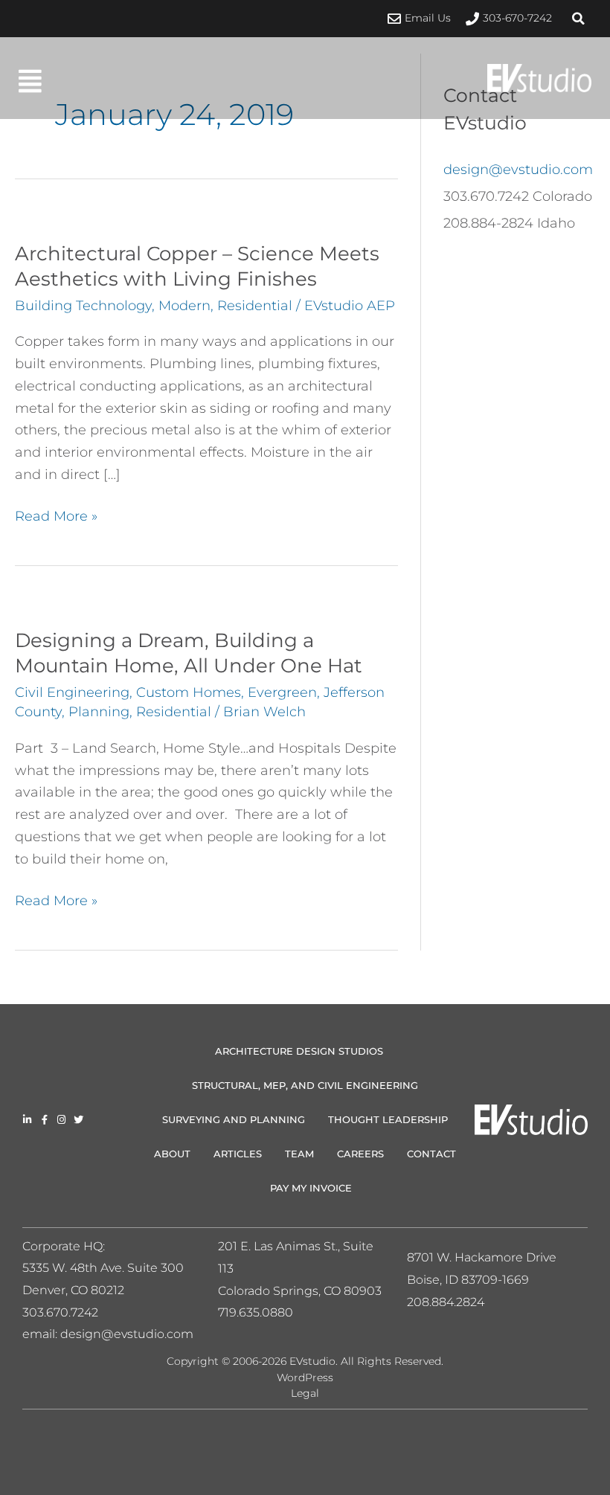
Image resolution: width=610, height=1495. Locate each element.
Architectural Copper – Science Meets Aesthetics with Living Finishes (197, 266)
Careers (360, 1154)
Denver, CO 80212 (73, 1290)
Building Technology (83, 306)
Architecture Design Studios (299, 1051)
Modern (184, 306)
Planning (98, 712)
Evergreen (282, 692)
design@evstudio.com (518, 169)
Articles (238, 1154)
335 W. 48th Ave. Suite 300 (108, 1268)
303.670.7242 (60, 1312)
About (172, 1154)
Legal (305, 1393)
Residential (254, 306)
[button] (578, 18)
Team (299, 1154)
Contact (431, 1154)
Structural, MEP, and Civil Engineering (305, 1085)
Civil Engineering (72, 692)
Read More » (56, 515)
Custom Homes (188, 692)
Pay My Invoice (311, 1188)
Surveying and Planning (233, 1119)
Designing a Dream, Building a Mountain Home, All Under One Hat (188, 653)
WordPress (305, 1377)
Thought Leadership (388, 1119)
